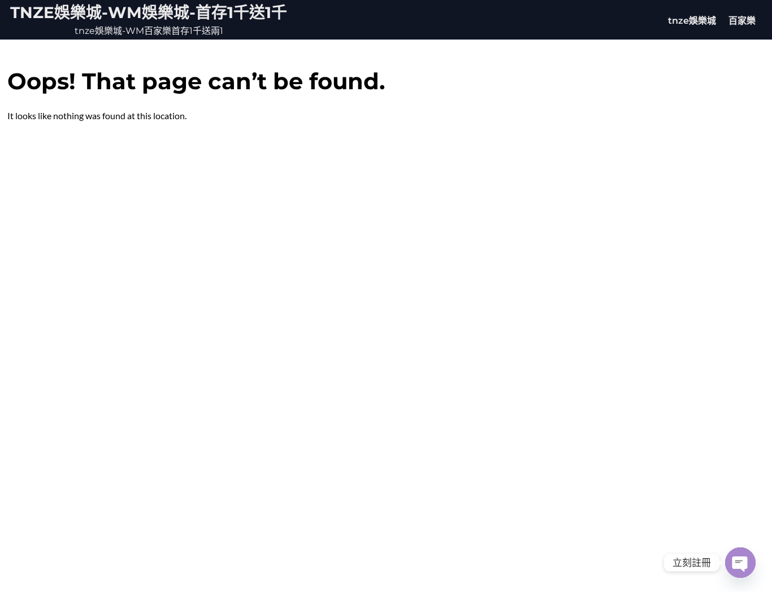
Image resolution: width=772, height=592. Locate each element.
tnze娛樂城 (692, 20)
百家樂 (742, 20)
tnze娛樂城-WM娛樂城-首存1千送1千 (148, 12)
